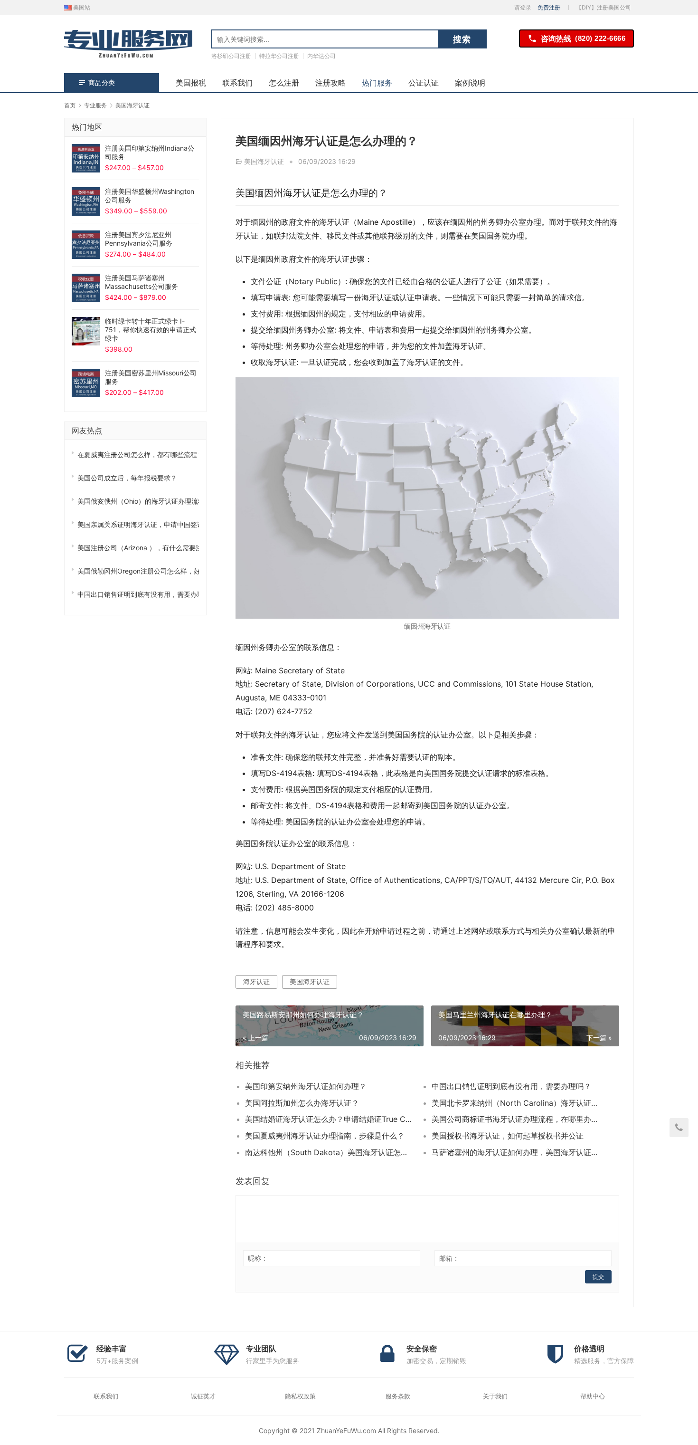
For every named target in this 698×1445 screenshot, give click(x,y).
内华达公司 (321, 55)
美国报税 (191, 82)
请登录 (522, 7)
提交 (598, 1276)
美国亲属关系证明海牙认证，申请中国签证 (138, 524)
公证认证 (423, 82)
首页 (69, 105)
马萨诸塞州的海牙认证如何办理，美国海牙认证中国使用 (516, 1152)
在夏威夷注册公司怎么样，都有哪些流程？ (138, 454)
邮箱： (449, 1258)
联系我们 (237, 82)
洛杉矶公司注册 (231, 55)
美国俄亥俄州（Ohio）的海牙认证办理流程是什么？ (138, 501)
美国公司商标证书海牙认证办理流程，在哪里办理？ (516, 1119)
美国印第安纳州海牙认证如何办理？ (306, 1086)
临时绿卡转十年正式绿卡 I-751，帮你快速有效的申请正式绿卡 (150, 329)
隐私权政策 (300, 1396)
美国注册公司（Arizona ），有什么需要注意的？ (138, 548)
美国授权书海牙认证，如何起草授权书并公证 (508, 1135)
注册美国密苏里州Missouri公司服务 (151, 377)
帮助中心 (592, 1396)
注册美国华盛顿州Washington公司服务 (149, 195)
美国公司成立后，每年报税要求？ (127, 478)
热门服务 (377, 82)
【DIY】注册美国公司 (603, 7)
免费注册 (549, 7)
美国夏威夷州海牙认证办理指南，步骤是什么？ (325, 1135)
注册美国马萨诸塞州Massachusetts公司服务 (141, 282)
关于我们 (495, 1396)
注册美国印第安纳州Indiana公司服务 (149, 152)
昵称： (258, 1258)
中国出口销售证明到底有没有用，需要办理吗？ (511, 1086)
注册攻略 (330, 82)
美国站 (81, 7)
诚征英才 (203, 1396)
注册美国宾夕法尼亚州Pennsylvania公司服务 (138, 238)
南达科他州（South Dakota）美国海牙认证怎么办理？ (329, 1152)
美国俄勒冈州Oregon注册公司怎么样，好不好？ (138, 571)
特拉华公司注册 (279, 55)
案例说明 (470, 82)
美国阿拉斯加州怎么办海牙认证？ (302, 1103)
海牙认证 (256, 981)
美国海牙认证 (264, 161)
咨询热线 (583, 38)
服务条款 (398, 1396)
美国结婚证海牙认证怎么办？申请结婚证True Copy (329, 1119)
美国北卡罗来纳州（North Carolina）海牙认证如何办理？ (516, 1103)
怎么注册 (284, 82)
